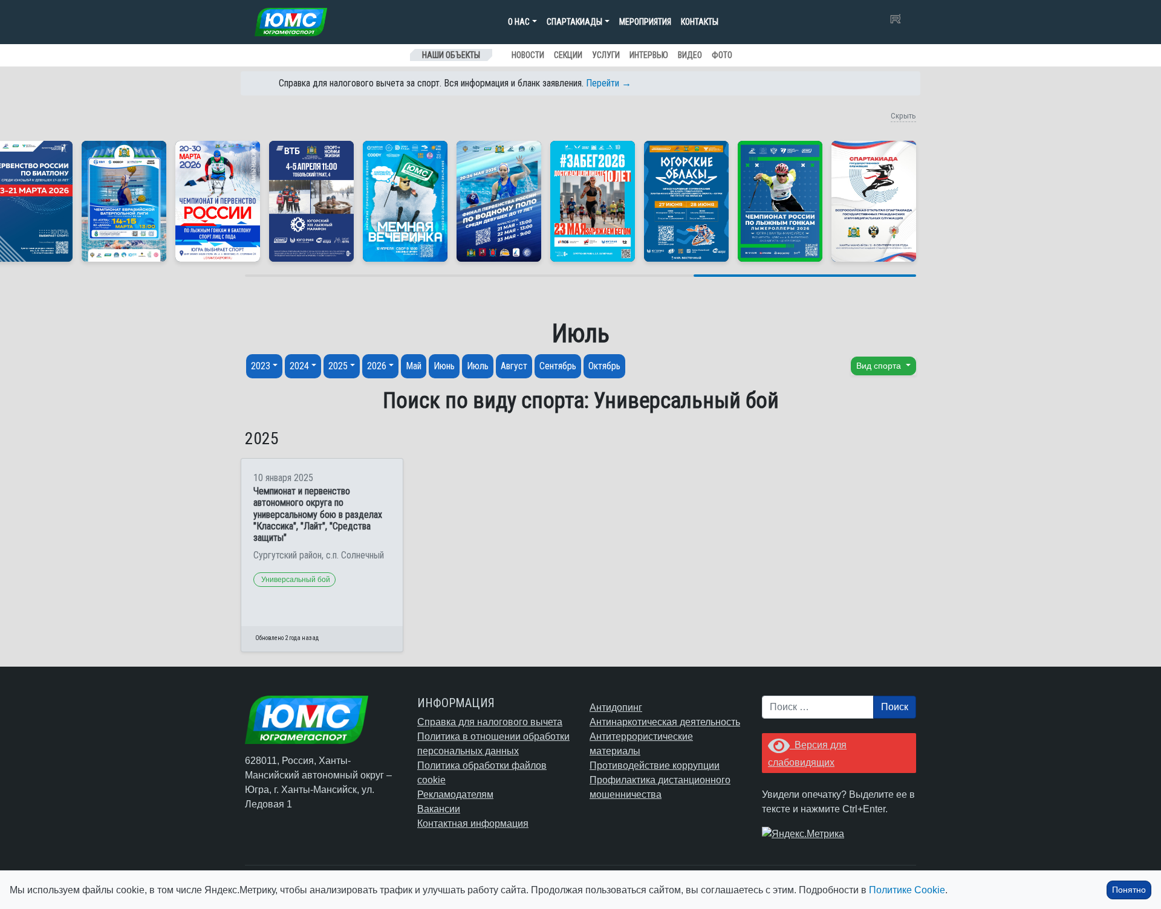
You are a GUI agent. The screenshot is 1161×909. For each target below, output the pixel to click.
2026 (376, 366)
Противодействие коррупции (655, 765)
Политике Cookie (907, 890)
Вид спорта (879, 365)
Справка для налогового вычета (489, 722)
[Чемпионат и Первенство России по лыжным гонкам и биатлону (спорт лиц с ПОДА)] (217, 201)
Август (514, 366)
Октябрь (604, 366)
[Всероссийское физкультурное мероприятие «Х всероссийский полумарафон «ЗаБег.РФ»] (592, 201)
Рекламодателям (455, 794)
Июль (478, 366)
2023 (260, 366)
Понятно (1129, 889)
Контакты (699, 22)
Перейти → (608, 83)
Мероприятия (645, 22)
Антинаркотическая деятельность (665, 722)
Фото (722, 55)
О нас (519, 22)
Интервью (648, 55)
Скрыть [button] (903, 115)
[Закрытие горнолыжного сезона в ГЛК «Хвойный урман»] (405, 201)
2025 (338, 366)
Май (413, 366)
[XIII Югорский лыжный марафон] (311, 201)
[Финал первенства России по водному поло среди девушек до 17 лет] (499, 201)
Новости (528, 55)
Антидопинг (616, 707)
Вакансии (438, 809)
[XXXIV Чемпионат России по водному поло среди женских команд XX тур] (124, 201)
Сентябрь (557, 366)
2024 (299, 366)
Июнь (444, 366)
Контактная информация (472, 823)
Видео (690, 55)
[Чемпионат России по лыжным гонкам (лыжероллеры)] (780, 201)
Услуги (606, 55)
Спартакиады (574, 22)
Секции (568, 55)
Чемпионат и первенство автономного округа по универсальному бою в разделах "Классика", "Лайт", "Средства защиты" (317, 514)
